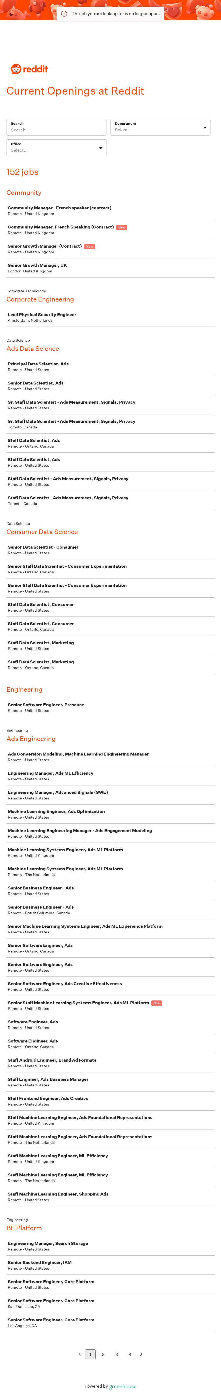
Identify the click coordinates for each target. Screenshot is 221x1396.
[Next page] (141, 1354)
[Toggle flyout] (205, 127)
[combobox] (115, 130)
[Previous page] (80, 1354)
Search (17, 123)
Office (16, 144)
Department (125, 123)
